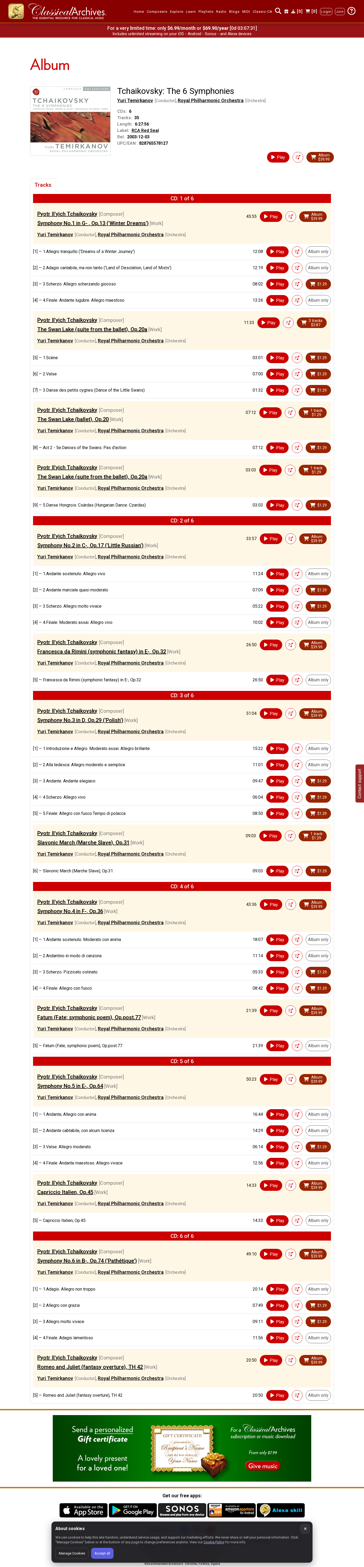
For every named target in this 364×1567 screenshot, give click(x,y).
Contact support (359, 783)
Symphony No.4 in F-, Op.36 (70, 911)
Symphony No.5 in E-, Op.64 (70, 1086)
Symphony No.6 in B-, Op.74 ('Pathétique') (87, 1261)
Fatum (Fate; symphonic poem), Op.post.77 (89, 1017)
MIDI (246, 12)
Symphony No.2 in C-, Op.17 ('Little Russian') (90, 545)
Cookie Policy (214, 1542)
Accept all (102, 1553)
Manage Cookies (72, 1553)
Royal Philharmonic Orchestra (211, 100)
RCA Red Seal (145, 130)
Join (340, 12)
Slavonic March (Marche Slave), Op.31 (83, 842)
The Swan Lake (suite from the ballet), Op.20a (92, 329)
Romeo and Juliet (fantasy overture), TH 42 (90, 1367)
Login (326, 12)
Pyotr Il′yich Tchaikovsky (67, 214)
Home (139, 12)
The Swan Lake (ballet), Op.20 (73, 419)
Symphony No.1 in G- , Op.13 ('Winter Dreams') (93, 223)
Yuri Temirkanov (135, 100)
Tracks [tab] (43, 185)
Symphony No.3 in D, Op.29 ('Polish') (80, 720)
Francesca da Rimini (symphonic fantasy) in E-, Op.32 (101, 651)
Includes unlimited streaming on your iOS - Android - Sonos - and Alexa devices (182, 33)
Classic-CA (262, 12)
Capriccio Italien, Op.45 (65, 1192)
